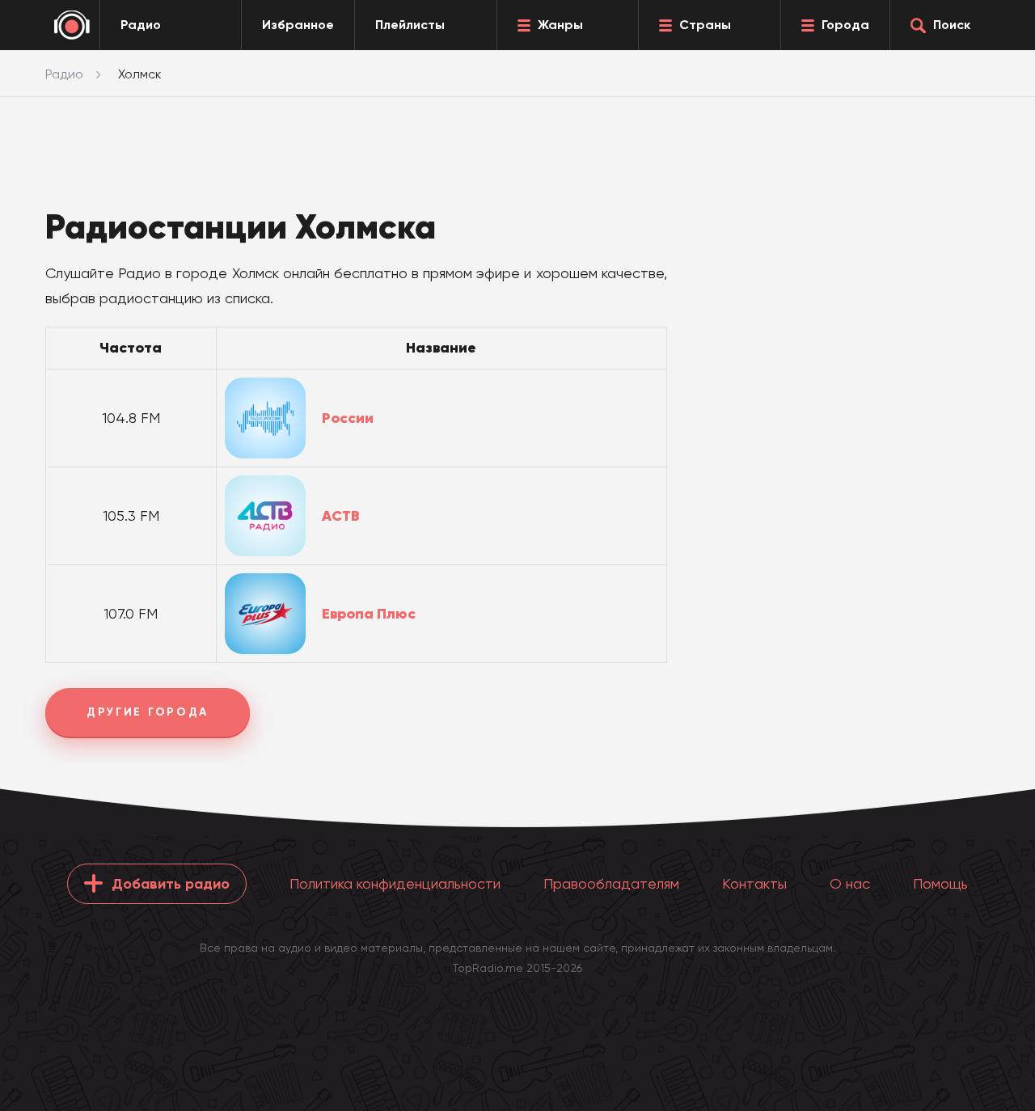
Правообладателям (611, 883)
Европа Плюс (369, 614)
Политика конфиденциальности (395, 883)
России (348, 418)
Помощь (940, 883)
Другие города (148, 712)
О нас (850, 883)
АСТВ (340, 516)
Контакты (754, 883)
